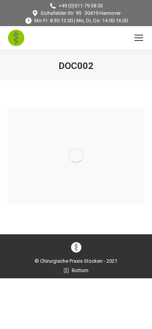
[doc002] (76, 155)
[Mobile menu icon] (138, 37)
